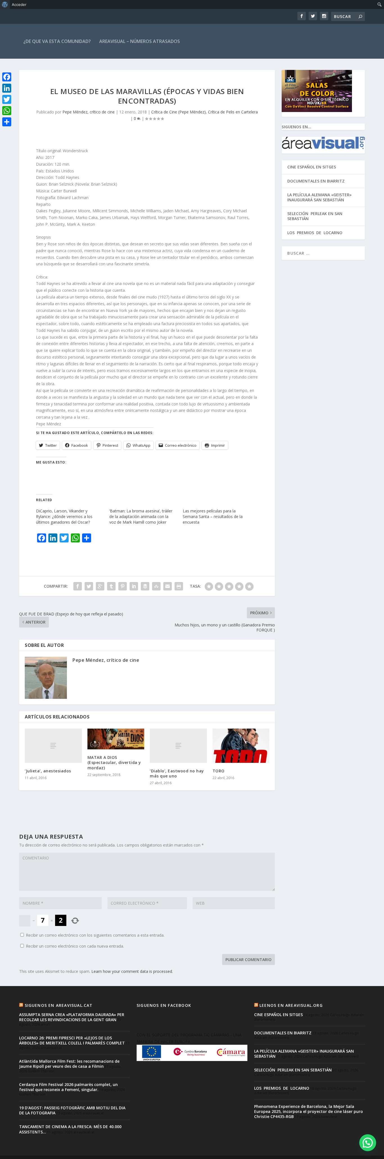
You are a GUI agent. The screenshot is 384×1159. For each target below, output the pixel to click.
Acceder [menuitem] (19, 4)
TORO (219, 771)
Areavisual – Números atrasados (139, 41)
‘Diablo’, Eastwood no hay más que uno (177, 773)
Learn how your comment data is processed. (132, 971)
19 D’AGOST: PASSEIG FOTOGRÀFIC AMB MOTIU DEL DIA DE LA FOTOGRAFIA (72, 1110)
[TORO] (241, 746)
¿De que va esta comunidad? (57, 41)
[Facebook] (6, 77)
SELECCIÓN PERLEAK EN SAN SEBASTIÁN (314, 216)
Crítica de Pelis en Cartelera (233, 112)
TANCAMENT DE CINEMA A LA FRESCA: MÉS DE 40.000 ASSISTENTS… (70, 1129)
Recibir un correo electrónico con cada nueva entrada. (75, 946)
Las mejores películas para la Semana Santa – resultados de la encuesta (213, 516)
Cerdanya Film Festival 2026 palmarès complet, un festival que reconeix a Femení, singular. (68, 1087)
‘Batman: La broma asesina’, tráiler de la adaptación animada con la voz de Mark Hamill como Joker (140, 516)
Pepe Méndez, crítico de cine (88, 112)
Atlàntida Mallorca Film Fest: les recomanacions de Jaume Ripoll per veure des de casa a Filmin (69, 1063)
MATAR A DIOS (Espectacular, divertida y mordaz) (114, 762)
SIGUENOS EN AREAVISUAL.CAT (59, 1005)
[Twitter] (6, 99)
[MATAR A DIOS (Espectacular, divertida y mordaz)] (115, 739)
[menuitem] (5, 4)
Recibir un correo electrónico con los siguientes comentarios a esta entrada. (95, 935)
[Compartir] (6, 121)
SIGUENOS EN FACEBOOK (164, 1005)
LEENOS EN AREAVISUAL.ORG (291, 1005)
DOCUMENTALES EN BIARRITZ (316, 181)
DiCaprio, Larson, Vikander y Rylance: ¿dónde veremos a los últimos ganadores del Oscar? (64, 516)
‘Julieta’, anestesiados (48, 771)
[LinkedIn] (6, 88)
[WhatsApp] (6, 110)
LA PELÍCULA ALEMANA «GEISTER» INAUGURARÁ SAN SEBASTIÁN (319, 197)
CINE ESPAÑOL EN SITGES (311, 167)
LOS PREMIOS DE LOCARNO (314, 232)
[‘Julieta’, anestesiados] (53, 746)
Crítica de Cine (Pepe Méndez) (178, 112)
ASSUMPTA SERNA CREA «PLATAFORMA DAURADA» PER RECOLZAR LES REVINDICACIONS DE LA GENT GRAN (71, 1017)
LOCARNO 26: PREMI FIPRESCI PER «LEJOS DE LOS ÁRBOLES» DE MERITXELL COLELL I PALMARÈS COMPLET (72, 1040)
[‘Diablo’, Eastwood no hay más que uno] (178, 746)
